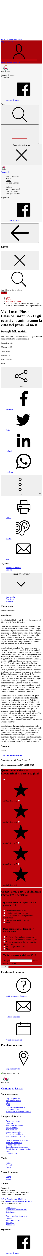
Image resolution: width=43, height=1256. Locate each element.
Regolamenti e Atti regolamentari (18, 1112)
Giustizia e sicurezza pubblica (17, 1140)
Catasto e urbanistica (13, 1132)
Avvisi (8, 1167)
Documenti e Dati (12, 1109)
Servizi (8, 181)
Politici (8, 1105)
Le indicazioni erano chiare (16, 911)
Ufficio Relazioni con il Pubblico (13, 1199)
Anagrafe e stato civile (14, 1125)
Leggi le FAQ (11, 1208)
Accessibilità (10, 1225)
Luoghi (8, 1177)
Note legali (10, 1223)
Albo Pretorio (11, 1218)
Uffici (8, 1103)
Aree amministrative (13, 1101)
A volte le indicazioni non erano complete (21, 939)
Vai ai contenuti (7, 39)
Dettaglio (6, 961)
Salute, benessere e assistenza (17, 1147)
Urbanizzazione (12, 191)
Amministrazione (12, 176)
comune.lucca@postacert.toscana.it (18, 1201)
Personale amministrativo (15, 1107)
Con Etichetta (6, 290)
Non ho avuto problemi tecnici (17, 920)
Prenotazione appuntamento (16, 1210)
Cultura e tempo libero (14, 1134)
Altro (8, 923)
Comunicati (10, 1165)
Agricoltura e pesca (13, 1121)
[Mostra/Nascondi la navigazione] (20, 134)
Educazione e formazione (15, 1136)
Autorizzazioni (11, 1130)
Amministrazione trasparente (16, 1216)
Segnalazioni (10, 1212)
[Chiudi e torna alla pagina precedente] (20, 260)
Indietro (4, 967)
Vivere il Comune (12, 183)
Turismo (9, 187)
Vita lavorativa (11, 1153)
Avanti (11, 967)
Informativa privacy (13, 1220)
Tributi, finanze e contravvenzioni (18, 1149)
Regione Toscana (7, 41)
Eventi (8, 1179)
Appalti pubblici (12, 1128)
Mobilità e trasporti (13, 1145)
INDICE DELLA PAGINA (21, 574)
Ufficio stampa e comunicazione (11, 755)
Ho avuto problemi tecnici (15, 946)
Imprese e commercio (14, 1143)
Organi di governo (13, 1098)
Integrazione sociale (13, 189)
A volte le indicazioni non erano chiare (20, 937)
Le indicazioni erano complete (17, 913)
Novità (8, 178)
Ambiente (9, 1123)
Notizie (8, 1163)
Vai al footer (17, 39)
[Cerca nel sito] (20, 114)
